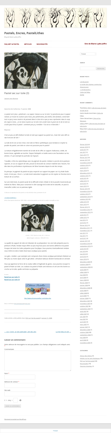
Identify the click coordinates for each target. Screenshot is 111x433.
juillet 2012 (83, 218)
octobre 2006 (84, 332)
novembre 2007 (85, 304)
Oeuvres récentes (86, 366)
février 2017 (84, 158)
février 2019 (84, 144)
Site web (7, 390)
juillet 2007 (83, 314)
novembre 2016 (85, 163)
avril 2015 (83, 184)
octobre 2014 (84, 194)
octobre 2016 (84, 165)
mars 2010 (83, 259)
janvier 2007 (84, 327)
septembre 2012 (85, 212)
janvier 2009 (84, 285)
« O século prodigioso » (10, 198)
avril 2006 (83, 340)
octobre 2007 (84, 306)
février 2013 (84, 207)
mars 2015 (83, 186)
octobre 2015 (84, 176)
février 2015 (84, 189)
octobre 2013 (84, 199)
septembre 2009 (85, 267)
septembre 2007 (85, 309)
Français (83, 54)
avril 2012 (83, 223)
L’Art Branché (84, 82)
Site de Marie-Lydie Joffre (96, 44)
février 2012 (84, 225)
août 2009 (83, 270)
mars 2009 (83, 280)
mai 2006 (83, 338)
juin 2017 (83, 152)
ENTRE (82, 95)
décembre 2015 (85, 173)
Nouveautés (42, 44)
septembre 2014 (85, 197)
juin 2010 (83, 251)
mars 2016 (83, 171)
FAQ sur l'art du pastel (33, 318)
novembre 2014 (85, 191)
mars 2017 (83, 155)
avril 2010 (83, 257)
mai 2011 (83, 236)
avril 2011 (83, 238)
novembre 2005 (85, 343)
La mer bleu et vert (63, 332)
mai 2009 (83, 275)
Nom (6, 373)
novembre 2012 (85, 210)
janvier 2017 (84, 160)
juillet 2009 (83, 272)
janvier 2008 (84, 298)
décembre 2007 (85, 301)
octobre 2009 (84, 264)
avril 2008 (83, 296)
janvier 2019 (84, 147)
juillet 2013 (83, 202)
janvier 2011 (84, 241)
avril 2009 (83, 278)
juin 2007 (83, 317)
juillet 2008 (83, 293)
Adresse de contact (11, 382)
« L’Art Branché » (85, 90)
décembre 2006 (85, 330)
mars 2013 (83, 204)
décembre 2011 (85, 228)
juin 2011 (83, 233)
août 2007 (83, 311)
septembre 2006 (85, 335)
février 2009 (84, 283)
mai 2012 (83, 220)
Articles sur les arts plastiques (90, 358)
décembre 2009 (85, 262)
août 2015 (83, 178)
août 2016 (83, 168)
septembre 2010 (85, 246)
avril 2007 (83, 322)
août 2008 (83, 291)
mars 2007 (83, 324)
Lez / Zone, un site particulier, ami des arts (20, 332)
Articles (28, 44)
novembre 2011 (85, 231)
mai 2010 (83, 254)
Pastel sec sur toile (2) (12, 279)
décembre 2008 (85, 288)
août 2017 (83, 150)
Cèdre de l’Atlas (85, 92)
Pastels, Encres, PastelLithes (24, 33)
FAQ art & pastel (11, 44)
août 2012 (83, 215)
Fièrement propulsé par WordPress (15, 419)
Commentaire (9, 349)
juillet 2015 (83, 181)
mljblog (82, 124)
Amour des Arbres (86, 356)
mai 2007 (83, 319)
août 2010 (83, 249)
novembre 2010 (85, 244)
